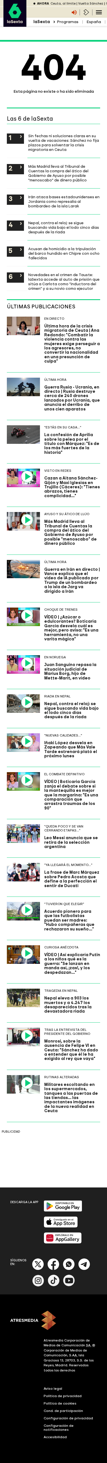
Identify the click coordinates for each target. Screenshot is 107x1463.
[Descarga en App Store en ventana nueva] (61, 1226)
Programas (67, 21)
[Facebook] (53, 1268)
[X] (38, 1268)
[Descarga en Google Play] (63, 1210)
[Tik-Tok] (54, 1285)
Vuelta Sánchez (90, 3)
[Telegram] (84, 1268)
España (93, 21)
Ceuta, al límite (63, 3)
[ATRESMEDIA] (53, 1321)
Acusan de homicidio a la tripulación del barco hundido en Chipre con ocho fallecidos (64, 253)
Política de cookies (60, 1403)
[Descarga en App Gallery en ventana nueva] (63, 1242)
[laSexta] (15, 24)
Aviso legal (53, 1389)
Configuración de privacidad (68, 1418)
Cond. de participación (63, 1411)
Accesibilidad (55, 1437)
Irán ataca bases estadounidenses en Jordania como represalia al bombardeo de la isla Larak (64, 201)
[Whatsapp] (69, 1268)
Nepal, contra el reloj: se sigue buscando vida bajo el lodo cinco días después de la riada (63, 227)
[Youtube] (69, 1285)
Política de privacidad (63, 1396)
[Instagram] (38, 1285)
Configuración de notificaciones (59, 1428)
